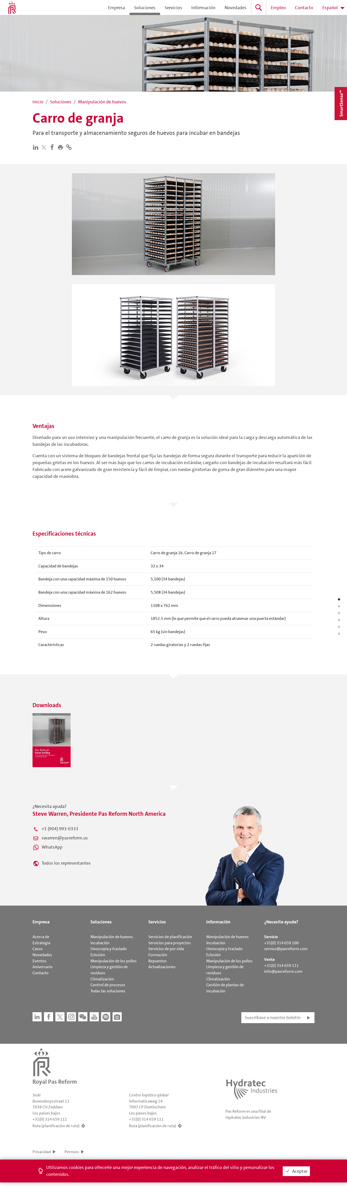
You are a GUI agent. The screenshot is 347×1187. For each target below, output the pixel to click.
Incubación (99, 943)
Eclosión (97, 954)
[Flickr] (117, 1016)
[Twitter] (45, 147)
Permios (72, 1151)
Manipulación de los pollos (113, 961)
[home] (12, 7)
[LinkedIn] (37, 147)
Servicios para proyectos (169, 943)
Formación (157, 954)
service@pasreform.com (286, 948)
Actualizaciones (162, 966)
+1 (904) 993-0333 (60, 829)
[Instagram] (71, 1016)
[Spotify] (105, 1016)
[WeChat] (82, 1016)
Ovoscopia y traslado (108, 948)
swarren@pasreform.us (65, 838)
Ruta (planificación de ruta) (56, 1125)
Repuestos (157, 961)
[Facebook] (53, 147)
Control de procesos (107, 985)
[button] (61, 147)
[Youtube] (94, 1016)
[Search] (258, 7)
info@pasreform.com (283, 971)
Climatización (102, 979)
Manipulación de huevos (111, 936)
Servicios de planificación (170, 936)
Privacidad (42, 1151)
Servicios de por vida (166, 948)
